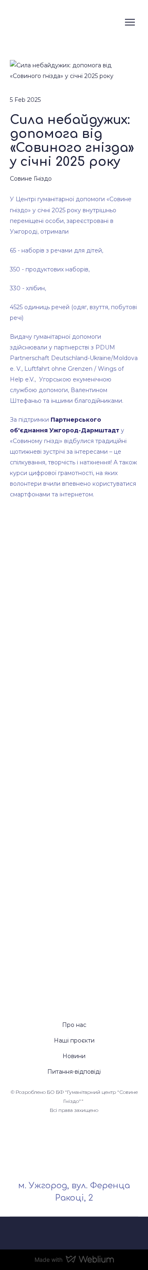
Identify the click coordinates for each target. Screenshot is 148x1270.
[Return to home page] (63, 22)
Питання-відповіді (74, 1071)
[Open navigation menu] (130, 22)
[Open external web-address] (74, 1233)
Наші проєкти (74, 1040)
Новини (74, 1056)
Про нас (74, 1025)
